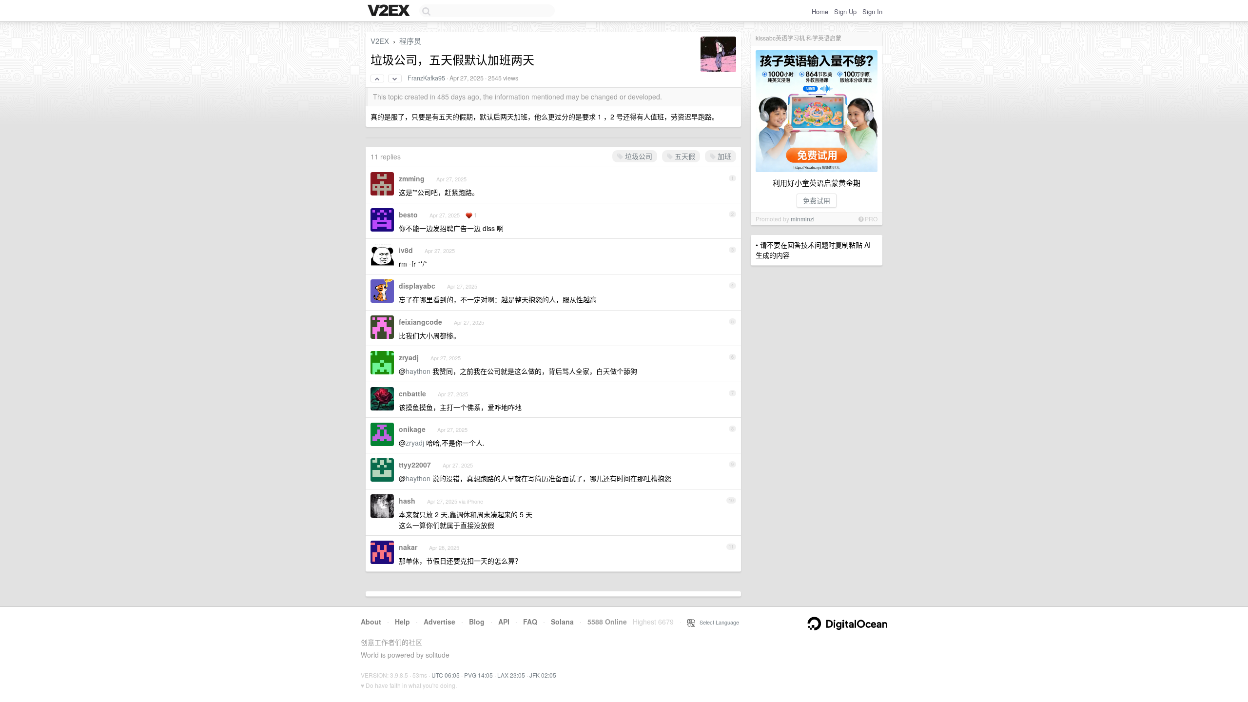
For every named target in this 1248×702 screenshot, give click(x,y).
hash (407, 501)
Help (402, 621)
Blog (477, 621)
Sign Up (845, 11)
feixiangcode (420, 322)
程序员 (410, 41)
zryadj (409, 357)
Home (820, 11)
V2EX (379, 41)
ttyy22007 (415, 464)
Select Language (717, 622)
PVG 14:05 (478, 675)
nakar (408, 547)
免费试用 (816, 200)
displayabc (417, 286)
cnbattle (412, 393)
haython (418, 371)
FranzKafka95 (426, 78)
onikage (412, 429)
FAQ (530, 621)
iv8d (406, 250)
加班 (723, 156)
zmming (412, 178)
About (371, 621)
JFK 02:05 (542, 675)
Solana (562, 621)
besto (408, 214)
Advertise (439, 621)
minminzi (803, 218)
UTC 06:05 (445, 675)
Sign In (872, 11)
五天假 (684, 156)
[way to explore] (390, 11)
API (503, 621)
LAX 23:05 (511, 675)
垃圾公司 (637, 156)
